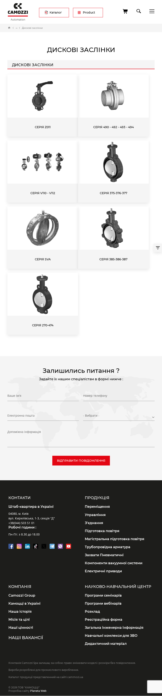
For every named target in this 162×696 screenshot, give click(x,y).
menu (150, 11)
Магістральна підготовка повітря (114, 539)
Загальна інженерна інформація (114, 628)
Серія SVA (43, 259)
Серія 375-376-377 (113, 193)
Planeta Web (38, 690)
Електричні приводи (103, 571)
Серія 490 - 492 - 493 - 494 (113, 127)
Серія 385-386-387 (113, 259)
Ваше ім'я (14, 396)
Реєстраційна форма (103, 620)
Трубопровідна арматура (107, 547)
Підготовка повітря (102, 531)
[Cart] (125, 11)
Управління (95, 515)
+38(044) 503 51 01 (21, 523)
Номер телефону (95, 396)
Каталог (56, 12)
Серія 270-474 (42, 325)
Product (89, 12)
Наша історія (20, 612)
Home (9, 28)
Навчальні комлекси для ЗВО (111, 636)
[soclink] (11, 546)
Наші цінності (20, 628)
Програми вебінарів (103, 603)
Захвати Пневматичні (104, 555)
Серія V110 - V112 (42, 193)
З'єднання (94, 523)
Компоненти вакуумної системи (113, 563)
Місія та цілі (19, 620)
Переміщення (97, 507)
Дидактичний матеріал (106, 644)
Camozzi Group (21, 595)
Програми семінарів (103, 595)
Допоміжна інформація (24, 432)
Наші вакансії (25, 637)
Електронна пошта (21, 415)
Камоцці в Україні (24, 603)
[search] (138, 10)
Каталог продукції (17, 28)
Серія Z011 (43, 127)
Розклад (92, 612)
